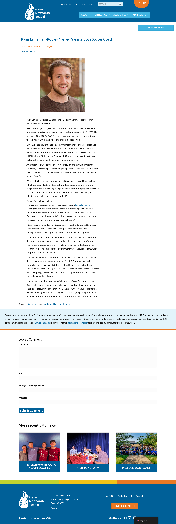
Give (91, 5)
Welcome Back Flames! (136, 467)
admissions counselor (78, 322)
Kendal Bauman (82, 204)
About (85, 15)
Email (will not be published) (33, 385)
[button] (91, 15)
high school (58, 304)
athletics (48, 304)
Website (23, 397)
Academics (119, 15)
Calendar (81, 5)
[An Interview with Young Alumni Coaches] (39, 448)
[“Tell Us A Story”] (88, 448)
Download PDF (28, 51)
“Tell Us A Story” (88, 467)
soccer (68, 304)
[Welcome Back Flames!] (136, 448)
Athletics (101, 15)
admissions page (42, 322)
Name (22, 373)
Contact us (56, 508)
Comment (24, 344)
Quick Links (67, 5)
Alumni (140, 495)
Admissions (139, 15)
